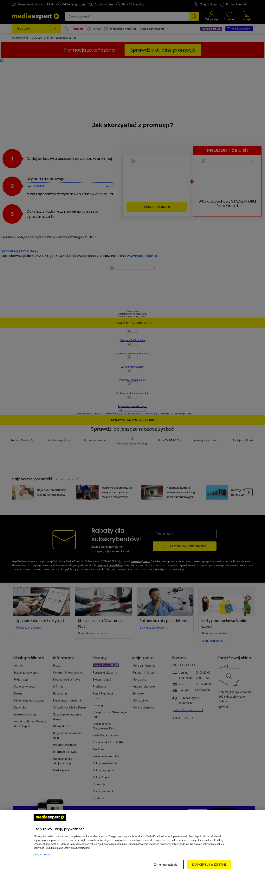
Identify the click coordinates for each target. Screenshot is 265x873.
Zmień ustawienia (165, 864)
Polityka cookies (43, 854)
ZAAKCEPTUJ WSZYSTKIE (209, 864)
